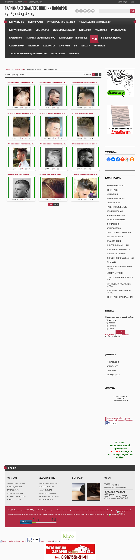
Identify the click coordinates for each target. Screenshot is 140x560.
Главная (8, 70)
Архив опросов (122, 335)
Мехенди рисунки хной (114, 241)
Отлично (112, 320)
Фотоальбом (19, 70)
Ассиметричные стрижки (114, 273)
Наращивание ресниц (113, 203)
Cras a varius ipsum (15, 493)
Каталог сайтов (46, 541)
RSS (25, 2)
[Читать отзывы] (68, 541)
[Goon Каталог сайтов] (111, 425)
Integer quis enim (14, 487)
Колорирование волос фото (116, 220)
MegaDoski (128, 420)
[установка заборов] (70, 559)
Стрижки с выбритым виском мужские (23, 83)
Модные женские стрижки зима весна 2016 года (119, 291)
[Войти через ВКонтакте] (113, 159)
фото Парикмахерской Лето (115, 186)
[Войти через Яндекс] (122, 159)
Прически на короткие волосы (116, 254)
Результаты (110, 335)
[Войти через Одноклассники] (132, 159)
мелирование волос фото (115, 211)
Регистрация (122, 2)
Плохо (111, 329)
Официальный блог (113, 362)
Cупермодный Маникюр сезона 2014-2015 (120, 258)
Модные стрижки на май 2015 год (118, 245)
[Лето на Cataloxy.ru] (112, 514)
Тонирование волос (113, 224)
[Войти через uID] (109, 159)
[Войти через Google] (127, 159)
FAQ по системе (111, 370)
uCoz (106, 514)
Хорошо (112, 323)
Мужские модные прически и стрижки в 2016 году (119, 267)
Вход (132, 2)
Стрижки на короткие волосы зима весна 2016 (120, 278)
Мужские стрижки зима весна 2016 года (120, 297)
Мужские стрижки (112, 190)
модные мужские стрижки (18, 174)
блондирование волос (114, 228)
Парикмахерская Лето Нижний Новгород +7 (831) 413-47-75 (36, 11)
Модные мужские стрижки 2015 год (118, 249)
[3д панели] (120, 133)
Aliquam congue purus (16, 496)
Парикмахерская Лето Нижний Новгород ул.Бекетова (117, 419)
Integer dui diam (14, 499)
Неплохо (112, 326)
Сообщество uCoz (112, 366)
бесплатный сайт (97, 514)
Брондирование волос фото (116, 215)
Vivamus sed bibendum (16, 483)
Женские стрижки (112, 194)
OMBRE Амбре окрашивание (115, 237)
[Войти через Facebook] (118, 159)
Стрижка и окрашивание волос (117, 207)
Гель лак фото (111, 262)
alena (22, 104)
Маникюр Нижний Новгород (116, 198)
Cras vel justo (13, 490)
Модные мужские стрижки (82, 113)
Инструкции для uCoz (113, 375)
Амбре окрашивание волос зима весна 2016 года (119, 285)
